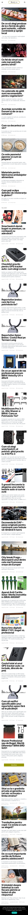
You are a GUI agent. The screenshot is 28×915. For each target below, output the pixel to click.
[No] (26, 910)
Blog (25, 211)
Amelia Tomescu (4, 803)
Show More (14, 765)
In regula (14, 912)
